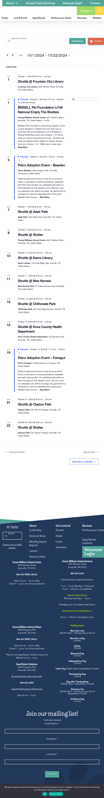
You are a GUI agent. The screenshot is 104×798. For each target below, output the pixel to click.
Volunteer (61, 547)
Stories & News (37, 536)
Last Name (52, 754)
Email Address (52, 723)
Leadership (35, 530)
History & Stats (37, 556)
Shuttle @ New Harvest (34, 280)
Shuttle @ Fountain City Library (41, 81)
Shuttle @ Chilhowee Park (37, 303)
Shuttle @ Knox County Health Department (40, 329)
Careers (33, 551)
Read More (23, 147)
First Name (52, 738)
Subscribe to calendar (82, 461)
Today (20, 55)
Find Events (77, 41)
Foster (59, 541)
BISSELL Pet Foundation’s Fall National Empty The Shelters (40, 109)
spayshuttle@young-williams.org (26, 688)
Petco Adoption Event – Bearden (41, 165)
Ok (45, 794)
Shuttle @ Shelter (30, 234)
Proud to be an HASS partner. (12, 546)
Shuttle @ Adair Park (33, 211)
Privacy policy (56, 794)
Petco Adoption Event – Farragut (41, 357)
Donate (60, 530)
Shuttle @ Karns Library (35, 257)
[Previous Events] (7, 55)
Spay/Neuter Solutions (89, 541)
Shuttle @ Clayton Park (34, 404)
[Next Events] (12, 55)
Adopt (59, 536)
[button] (99, 10)
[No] (100, 790)
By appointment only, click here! (27, 676)
